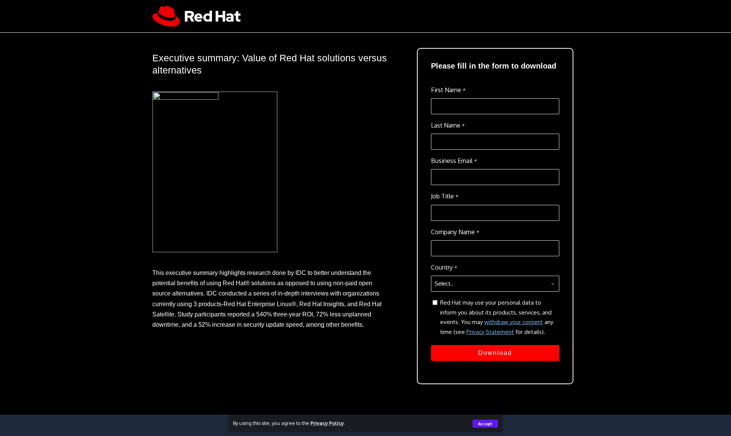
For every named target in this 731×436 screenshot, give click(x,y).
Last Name (447, 125)
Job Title (444, 196)
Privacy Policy (327, 423)
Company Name (455, 232)
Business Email (453, 160)
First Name (448, 90)
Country (443, 267)
